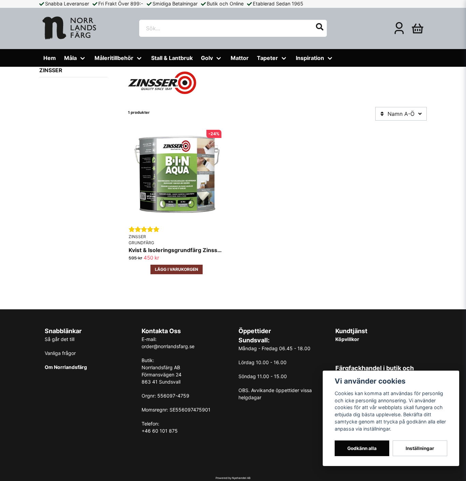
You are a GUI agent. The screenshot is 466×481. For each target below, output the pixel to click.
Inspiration (310, 58)
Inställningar (420, 448)
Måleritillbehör (113, 58)
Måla (70, 58)
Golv (207, 58)
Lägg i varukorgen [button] (176, 269)
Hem (49, 58)
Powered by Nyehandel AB (233, 478)
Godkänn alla (362, 448)
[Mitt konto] (399, 28)
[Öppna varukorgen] (417, 28)
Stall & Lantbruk (172, 58)
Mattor (240, 58)
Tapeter (267, 58)
